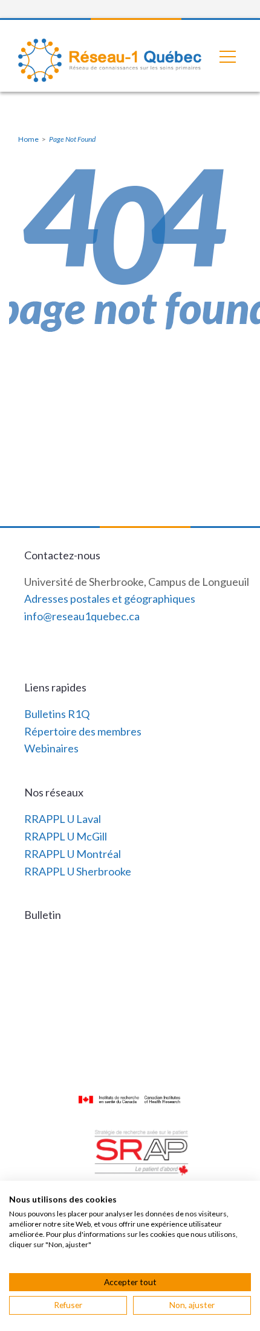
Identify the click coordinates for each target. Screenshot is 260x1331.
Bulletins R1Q (56, 713)
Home (28, 139)
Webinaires (51, 748)
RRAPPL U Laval (62, 818)
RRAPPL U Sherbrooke (77, 871)
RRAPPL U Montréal (72, 853)
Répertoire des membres (82, 731)
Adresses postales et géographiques (109, 598)
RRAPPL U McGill (65, 836)
